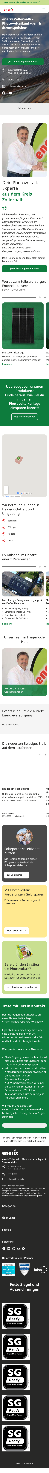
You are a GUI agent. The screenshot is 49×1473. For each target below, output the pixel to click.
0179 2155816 (15, 80)
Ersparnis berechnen (24, 416)
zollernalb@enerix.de (18, 86)
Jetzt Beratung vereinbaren (23, 61)
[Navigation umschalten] (44, 9)
